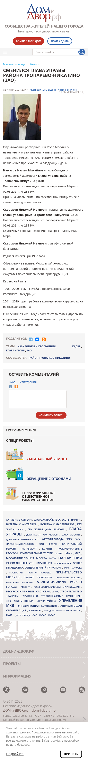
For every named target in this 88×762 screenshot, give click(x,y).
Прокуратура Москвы (68, 577)
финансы (35, 610)
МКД (78, 553)
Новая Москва (63, 563)
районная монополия (52, 582)
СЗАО (55, 591)
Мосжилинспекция (20, 558)
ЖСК (78, 539)
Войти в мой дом (28, 41)
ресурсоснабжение (20, 591)
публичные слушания (20, 582)
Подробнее (15, 754)
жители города (53, 539)
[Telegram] (31, 339)
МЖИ (69, 553)
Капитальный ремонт (46, 459)
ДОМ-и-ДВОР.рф (15, 710)
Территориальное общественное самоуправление (38, 496)
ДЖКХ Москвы (71, 534)
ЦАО (9, 615)
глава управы (15, 350)
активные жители (19, 519)
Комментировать (51, 415)
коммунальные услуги (37, 553)
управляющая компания (38, 606)
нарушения (44, 563)
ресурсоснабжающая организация (57, 586)
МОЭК (53, 558)
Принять (71, 754)
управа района (47, 600)
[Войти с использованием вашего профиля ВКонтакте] (10, 387)
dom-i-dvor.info (44, 710)
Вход (12, 382)
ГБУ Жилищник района (47, 529)
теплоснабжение (52, 596)
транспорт (73, 596)
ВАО (64, 519)
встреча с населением (58, 524)
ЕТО (37, 539)
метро (59, 553)
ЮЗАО (51, 615)
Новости (35, 64)
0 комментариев (70, 92)
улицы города (24, 600)
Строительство (71, 591)
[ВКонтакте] (37, 339)
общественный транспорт (43, 567)
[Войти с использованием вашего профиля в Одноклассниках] (16, 387)
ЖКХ (70, 539)
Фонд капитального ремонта (62, 610)
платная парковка (40, 572)
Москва (42, 558)
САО (39, 591)
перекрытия (17, 572)
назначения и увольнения (37, 346)
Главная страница (14, 64)
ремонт (26, 586)
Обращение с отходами (48, 479)
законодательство (21, 544)
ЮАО (35, 615)
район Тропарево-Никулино (49, 358)
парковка (76, 567)
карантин (49, 548)
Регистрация (28, 382)
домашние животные (20, 539)
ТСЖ (9, 600)
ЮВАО (43, 615)
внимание (74, 519)
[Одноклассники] (44, 339)
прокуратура (45, 577)
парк (66, 567)
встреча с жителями (22, 524)
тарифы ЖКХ (30, 596)
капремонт (30, 548)
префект (29, 577)
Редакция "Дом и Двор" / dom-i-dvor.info (53, 90)
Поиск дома (60, 41)
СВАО (47, 591)
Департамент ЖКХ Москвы (42, 534)
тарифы (14, 596)
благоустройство (47, 519)
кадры (76, 346)
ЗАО (29, 350)
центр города (22, 615)
